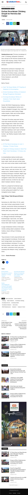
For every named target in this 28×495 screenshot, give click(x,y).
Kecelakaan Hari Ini (6, 302)
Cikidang (4, 300)
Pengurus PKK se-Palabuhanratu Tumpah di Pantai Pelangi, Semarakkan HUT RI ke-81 (18, 346)
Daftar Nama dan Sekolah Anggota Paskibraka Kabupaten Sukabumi (17, 388)
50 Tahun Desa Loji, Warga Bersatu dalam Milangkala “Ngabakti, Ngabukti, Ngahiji (18, 338)
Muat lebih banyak (13, 485)
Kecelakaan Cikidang (19, 300)
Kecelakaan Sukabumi (6, 304)
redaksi (3, 19)
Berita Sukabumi (17, 298)
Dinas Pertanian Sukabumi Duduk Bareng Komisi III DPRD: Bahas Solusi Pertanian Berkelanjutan (21, 325)
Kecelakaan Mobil (15, 302)
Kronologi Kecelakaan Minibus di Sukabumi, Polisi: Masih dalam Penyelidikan (12, 99)
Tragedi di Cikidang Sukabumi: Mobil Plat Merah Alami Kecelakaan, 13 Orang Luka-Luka (14, 151)
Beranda (3, 6)
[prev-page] (2, 361)
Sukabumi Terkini (21, 306)
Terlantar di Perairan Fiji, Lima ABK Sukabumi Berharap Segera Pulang (18, 479)
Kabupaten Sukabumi (10, 6)
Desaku (3, 340)
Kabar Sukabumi (10, 300)
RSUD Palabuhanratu (6, 306)
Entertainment (4, 348)
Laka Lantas (15, 304)
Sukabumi (14, 306)
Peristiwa (12, 8)
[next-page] (5, 361)
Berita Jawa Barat (9, 298)
